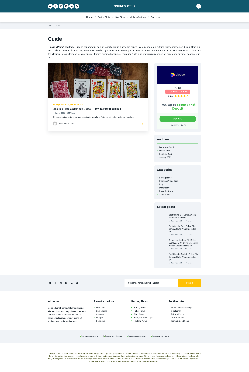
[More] (141, 124)
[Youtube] (50, 6)
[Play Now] (177, 75)
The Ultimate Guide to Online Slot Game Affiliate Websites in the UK (183, 257)
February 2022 (165, 154)
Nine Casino (101, 307)
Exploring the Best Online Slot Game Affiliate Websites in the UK (182, 229)
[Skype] (77, 6)
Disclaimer (176, 311)
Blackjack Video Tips (74, 104)
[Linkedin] (71, 6)
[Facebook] (55, 6)
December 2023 (166, 147)
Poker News (165, 188)
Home (89, 17)
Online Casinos (138, 17)
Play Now (177, 119)
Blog (161, 184)
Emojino (99, 317)
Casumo (100, 314)
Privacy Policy (177, 314)
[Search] (198, 6)
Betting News (58, 104)
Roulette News (166, 191)
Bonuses (155, 17)
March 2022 (164, 150)
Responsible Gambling (181, 307)
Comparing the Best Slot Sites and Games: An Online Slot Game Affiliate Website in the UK (183, 243)
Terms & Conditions (180, 321)
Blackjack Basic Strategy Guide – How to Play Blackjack (87, 108)
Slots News (164, 194)
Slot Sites (120, 17)
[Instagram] (66, 6)
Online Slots (104, 17)
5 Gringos (100, 321)
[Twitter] (61, 6)
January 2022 (165, 157)
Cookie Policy (177, 317)
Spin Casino (101, 311)
